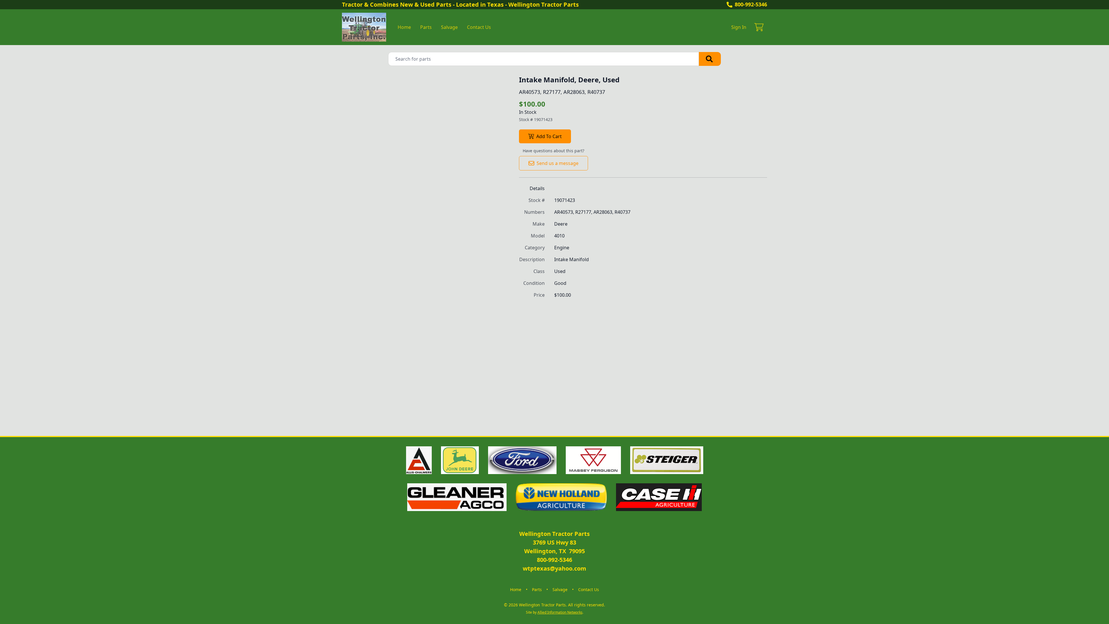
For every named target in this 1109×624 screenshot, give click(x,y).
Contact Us (479, 27)
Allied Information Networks (560, 612)
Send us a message (557, 163)
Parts (426, 27)
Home (404, 27)
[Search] (710, 59)
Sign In (738, 27)
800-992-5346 (751, 4)
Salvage (449, 27)
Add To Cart (549, 136)
